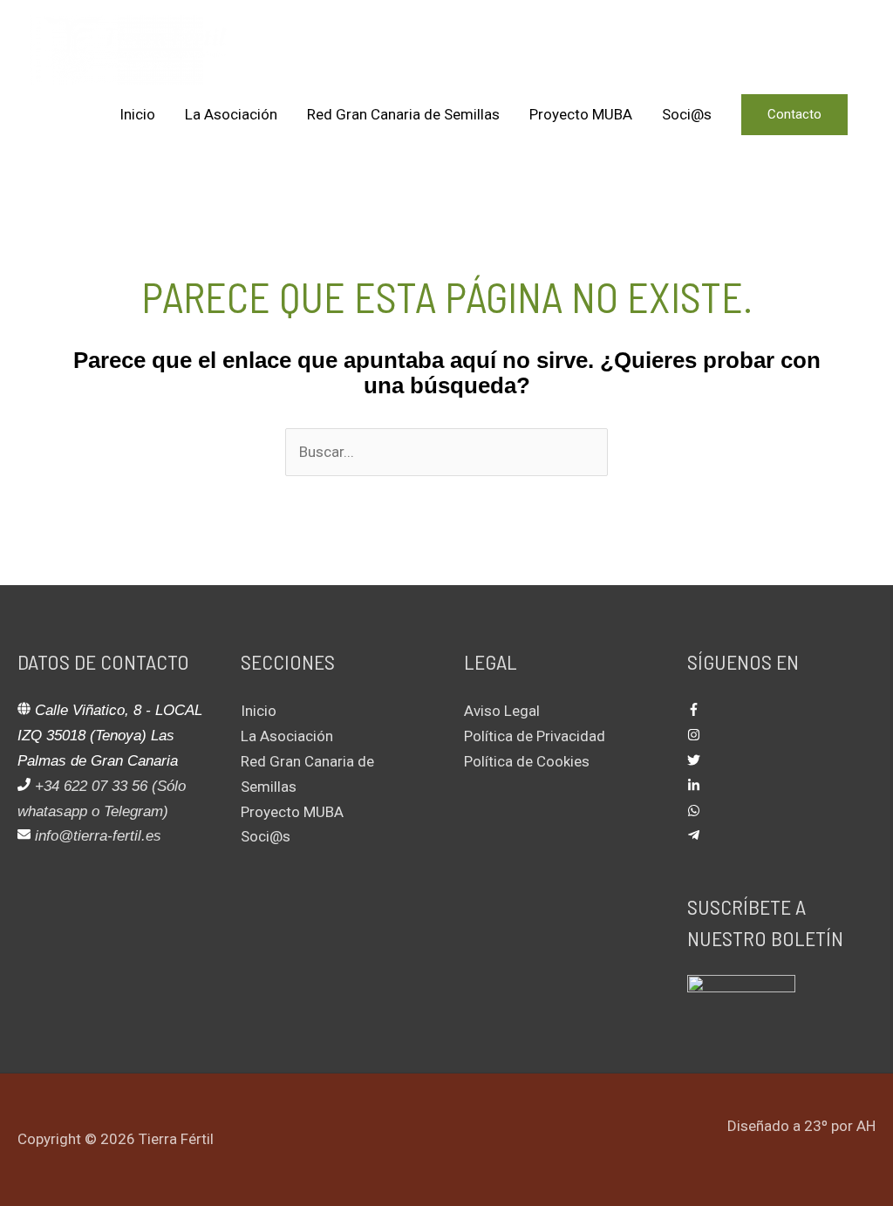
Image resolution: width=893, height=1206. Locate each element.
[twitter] (693, 761)
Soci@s (687, 114)
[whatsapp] (693, 812)
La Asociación (231, 114)
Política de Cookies (527, 761)
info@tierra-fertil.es (98, 836)
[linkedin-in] (693, 786)
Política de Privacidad (534, 736)
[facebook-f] (693, 710)
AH (866, 1125)
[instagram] (693, 736)
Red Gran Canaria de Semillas (403, 114)
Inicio (137, 114)
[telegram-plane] (693, 836)
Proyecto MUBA (580, 114)
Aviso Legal (502, 710)
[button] (794, 114)
